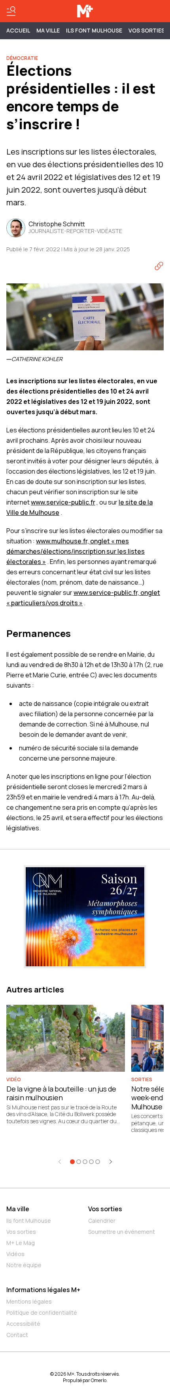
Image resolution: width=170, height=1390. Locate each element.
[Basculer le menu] (11, 11)
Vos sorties (146, 30)
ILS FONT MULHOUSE (94, 30)
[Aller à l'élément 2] (78, 1161)
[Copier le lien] (159, 266)
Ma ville (17, 1209)
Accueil (18, 30)
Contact (17, 1334)
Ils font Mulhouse (28, 1220)
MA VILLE (48, 30)
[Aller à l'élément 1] (72, 1161)
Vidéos (15, 1254)
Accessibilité (23, 1323)
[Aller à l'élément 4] (91, 1161)
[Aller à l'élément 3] (85, 1161)
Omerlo (98, 1380)
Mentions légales (29, 1301)
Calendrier (101, 1220)
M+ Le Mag (20, 1243)
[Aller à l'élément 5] (97, 1161)
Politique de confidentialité (41, 1312)
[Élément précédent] (59, 1161)
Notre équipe (24, 1265)
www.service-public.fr (63, 502)
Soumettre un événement (121, 1231)
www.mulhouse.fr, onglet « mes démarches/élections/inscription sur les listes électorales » (75, 551)
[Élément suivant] (110, 1161)
